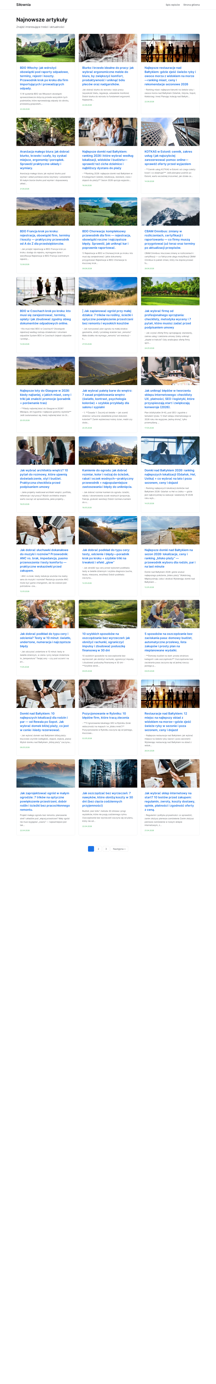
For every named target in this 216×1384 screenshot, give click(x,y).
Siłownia (23, 5)
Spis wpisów (173, 4)
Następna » (119, 848)
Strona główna (191, 4)
